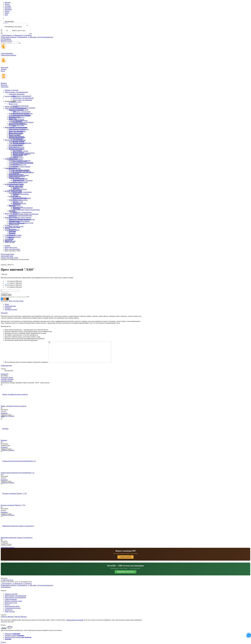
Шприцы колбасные (19, 203)
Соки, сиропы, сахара (20, 161)
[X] (7, 299)
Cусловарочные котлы (20, 106)
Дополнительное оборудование (20, 217)
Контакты (8, 8)
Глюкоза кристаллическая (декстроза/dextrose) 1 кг (17, 472)
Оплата (7, 4)
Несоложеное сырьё (15, 145)
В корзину (4, 292)
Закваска (15, 194)
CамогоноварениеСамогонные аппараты (8, 54)
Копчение (12, 210)
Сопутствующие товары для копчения (26, 210)
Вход (6, 23)
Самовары (12, 233)
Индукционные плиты (16, 125)
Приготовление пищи (12, 227)
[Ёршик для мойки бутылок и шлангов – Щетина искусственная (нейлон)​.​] (14, 394)
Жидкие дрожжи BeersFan (21, 154)
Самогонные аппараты (16, 184)
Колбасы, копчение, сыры (13, 191)
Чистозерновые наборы (16, 141)
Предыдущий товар (7, 254)
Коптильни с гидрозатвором (22, 212)
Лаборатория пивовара (16, 136)
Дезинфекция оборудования (18, 127)
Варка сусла (13, 104)
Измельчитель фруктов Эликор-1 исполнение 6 (16, 537)
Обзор (7, 304)
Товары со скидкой (11, 90)
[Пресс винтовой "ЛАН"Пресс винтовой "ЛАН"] (9, 258)
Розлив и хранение (15, 134)
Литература (8, 240)
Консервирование (15, 205)
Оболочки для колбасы (21, 194)
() (14, 281)
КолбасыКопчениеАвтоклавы (4, 85)
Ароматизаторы (18, 187)
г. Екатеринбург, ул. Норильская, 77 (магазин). (16, 35)
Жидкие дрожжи (18, 152)
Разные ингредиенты (16, 159)
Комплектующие (14, 177)
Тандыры (12, 235)
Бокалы (11, 238)
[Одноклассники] (5, 299)
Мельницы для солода (16, 131)
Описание (4, 313)
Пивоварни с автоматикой (22, 96)
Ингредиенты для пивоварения (15, 140)
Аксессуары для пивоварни (22, 100)
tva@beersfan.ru (6, 39)
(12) (2, 474)
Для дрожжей (17, 150)
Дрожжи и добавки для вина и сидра (21, 223)
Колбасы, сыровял (15, 196)
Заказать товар (6, 294)
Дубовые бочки (14, 173)
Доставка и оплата (11, 309)
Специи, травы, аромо (16, 186)
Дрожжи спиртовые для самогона (20, 171)
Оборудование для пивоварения (16, 92)
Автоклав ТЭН (18, 207)
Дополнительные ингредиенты (23, 163)
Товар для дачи (10, 242)
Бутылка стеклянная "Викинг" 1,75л (13, 505)
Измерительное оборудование (19, 166)
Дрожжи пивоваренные (17, 149)
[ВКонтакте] (2, 299)
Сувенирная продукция (12, 237)
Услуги (7, 228)
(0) (2, 408)
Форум (7, 11)
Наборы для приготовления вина (20, 215)
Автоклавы (16, 209)
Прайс (7, 13)
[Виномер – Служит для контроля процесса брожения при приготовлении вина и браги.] (4, 428)
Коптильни (12, 231)
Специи (15, 166)
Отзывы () (4, 374)
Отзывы (8, 308)
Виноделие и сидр (11, 217)
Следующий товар (7, 256)
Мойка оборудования (16, 133)
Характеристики (10, 306)
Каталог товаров (10, 96)
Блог (6, 15)
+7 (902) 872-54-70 (7, 580)
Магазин (7, 2)
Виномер (4, 440)
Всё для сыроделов (15, 193)
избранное (4, 547)
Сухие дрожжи (18, 156)
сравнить (11, 547)
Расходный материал (16, 182)
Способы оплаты (6, 381)
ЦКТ (14, 126)
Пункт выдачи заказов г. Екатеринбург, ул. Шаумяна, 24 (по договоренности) (27, 37)
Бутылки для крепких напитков (19, 170)
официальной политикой (74, 620)
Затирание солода (14, 117)
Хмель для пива (14, 147)
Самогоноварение (11, 168)
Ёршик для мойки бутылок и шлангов (13, 406)
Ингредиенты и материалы (22, 192)
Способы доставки (7, 379)
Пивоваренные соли (19, 164)
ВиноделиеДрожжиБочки (4, 69)
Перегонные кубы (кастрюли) (23, 180)
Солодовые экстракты (16, 157)
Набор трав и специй (20, 189)
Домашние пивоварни (16, 94)
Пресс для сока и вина (16, 226)
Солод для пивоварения (17, 143)
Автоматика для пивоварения (23, 98)
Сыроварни (12, 216)
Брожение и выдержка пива (18, 124)
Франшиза (8, 9)
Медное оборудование (20, 179)
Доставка (8, 6)
